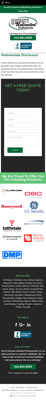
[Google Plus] (22, 325)
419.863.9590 (23, 37)
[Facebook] (16, 325)
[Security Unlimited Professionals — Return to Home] (23, 23)
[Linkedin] (29, 325)
